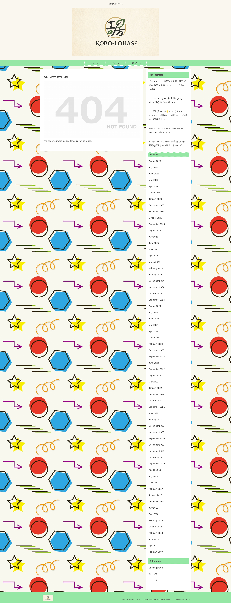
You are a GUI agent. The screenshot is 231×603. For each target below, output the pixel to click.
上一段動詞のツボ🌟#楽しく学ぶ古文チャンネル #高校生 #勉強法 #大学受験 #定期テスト (168, 115)
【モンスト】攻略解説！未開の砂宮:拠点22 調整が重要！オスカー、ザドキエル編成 (167, 85)
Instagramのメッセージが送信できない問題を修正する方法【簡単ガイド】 (167, 143)
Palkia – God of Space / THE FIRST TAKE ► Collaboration (166, 130)
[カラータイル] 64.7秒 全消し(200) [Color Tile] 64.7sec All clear (165, 100)
